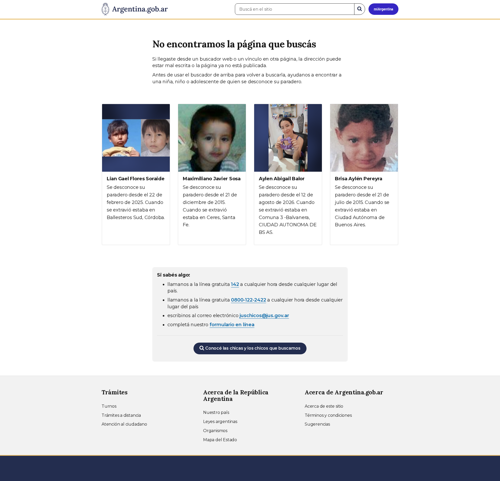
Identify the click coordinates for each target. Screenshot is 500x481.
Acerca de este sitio (324, 406)
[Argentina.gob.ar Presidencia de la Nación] (135, 9)
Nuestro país (216, 412)
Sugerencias (317, 424)
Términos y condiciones (328, 415)
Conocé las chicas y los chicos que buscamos (252, 348)
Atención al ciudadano (124, 424)
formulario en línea (232, 325)
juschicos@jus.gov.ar (264, 315)
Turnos (109, 406)
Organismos (215, 430)
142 (235, 284)
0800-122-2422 (248, 300)
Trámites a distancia (121, 415)
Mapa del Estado (220, 439)
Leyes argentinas (220, 421)
